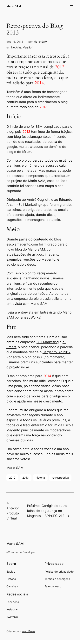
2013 (25, 477)
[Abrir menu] (71, 6)
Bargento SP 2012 (56, 352)
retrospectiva (60, 477)
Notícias (16, 47)
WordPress (28, 631)
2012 (12, 477)
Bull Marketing (29, 205)
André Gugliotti (38, 200)
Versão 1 (28, 47)
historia (40, 477)
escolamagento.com (38, 137)
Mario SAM (13, 6)
